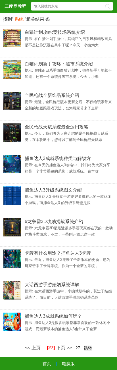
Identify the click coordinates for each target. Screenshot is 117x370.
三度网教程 (15, 6)
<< (27, 347)
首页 (47, 363)
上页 (36, 347)
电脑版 (68, 363)
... (43, 347)
